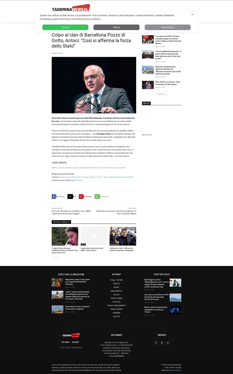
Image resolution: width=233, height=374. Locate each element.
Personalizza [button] (167, 27)
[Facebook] (156, 342)
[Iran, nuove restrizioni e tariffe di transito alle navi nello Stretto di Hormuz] (175, 298)
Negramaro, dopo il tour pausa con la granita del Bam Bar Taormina (77, 281)
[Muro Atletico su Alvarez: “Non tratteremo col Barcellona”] (148, 85)
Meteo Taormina (146, 134)
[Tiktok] (167, 342)
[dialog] (116, 22)
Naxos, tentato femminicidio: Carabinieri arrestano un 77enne (155, 309)
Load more (160, 94)
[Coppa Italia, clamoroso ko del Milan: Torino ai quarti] (94, 236)
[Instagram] (161, 342)
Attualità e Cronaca (58, 244)
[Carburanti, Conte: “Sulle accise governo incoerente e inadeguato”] (123, 236)
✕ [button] (192, 14)
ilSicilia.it (78, 180)
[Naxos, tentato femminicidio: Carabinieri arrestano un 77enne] (175, 310)
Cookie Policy (77, 347)
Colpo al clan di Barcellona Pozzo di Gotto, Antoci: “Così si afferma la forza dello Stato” (97, 177)
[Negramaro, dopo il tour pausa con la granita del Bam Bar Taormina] (57, 282)
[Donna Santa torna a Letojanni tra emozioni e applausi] (57, 309)
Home (83, 244)
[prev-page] (53, 258)
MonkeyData (176, 370)
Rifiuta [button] (116, 27)
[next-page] (57, 258)
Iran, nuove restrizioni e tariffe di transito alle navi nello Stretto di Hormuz (156, 297)
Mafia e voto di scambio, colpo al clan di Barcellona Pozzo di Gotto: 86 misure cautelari (89, 167)
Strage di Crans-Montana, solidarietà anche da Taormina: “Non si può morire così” (65, 250)
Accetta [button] (65, 27)
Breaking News (114, 244)
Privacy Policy (65, 347)
